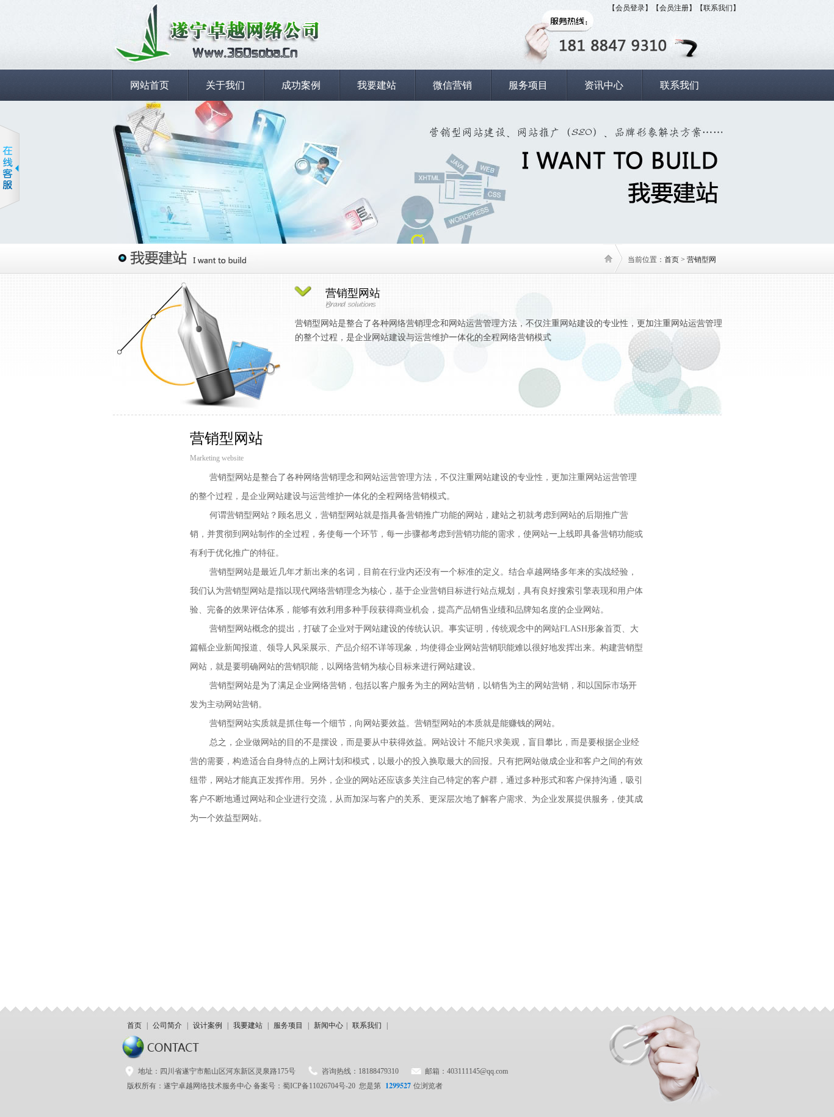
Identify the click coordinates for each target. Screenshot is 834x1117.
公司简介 (167, 1025)
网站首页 (149, 85)
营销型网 (701, 259)
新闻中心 (328, 1025)
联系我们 (679, 85)
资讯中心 (603, 85)
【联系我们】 (718, 8)
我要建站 (376, 85)
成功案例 (301, 85)
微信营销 (452, 85)
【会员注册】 (674, 8)
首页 (671, 259)
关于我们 (225, 85)
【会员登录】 (630, 8)
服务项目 (528, 85)
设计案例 (207, 1025)
